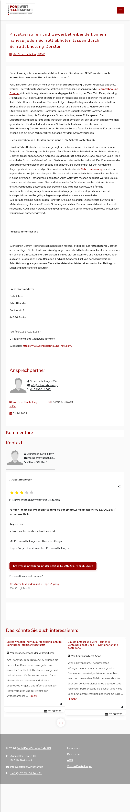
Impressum (73, 748)
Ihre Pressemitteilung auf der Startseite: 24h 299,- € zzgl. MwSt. (53, 566)
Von (32, 653)
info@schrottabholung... (44, 385)
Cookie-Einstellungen (79, 766)
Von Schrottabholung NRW (29, 54)
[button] (34, 704)
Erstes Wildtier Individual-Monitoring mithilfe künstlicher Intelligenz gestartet (34, 643)
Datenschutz (74, 754)
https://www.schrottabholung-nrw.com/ (47, 346)
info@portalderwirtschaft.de (26, 767)
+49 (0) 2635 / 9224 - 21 (26, 773)
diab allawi (86, 510)
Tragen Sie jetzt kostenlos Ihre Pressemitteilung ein (39, 548)
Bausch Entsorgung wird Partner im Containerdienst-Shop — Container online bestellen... (93, 645)
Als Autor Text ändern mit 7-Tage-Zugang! (34, 584)
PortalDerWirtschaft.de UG (34, 748)
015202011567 (40, 389)
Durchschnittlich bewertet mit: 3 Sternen (36, 500)
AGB (70, 760)
